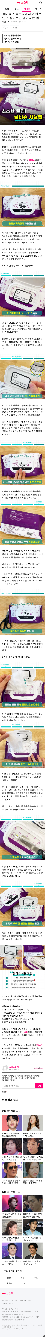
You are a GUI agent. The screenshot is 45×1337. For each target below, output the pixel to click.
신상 (9, 1278)
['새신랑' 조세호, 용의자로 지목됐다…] (12, 1254)
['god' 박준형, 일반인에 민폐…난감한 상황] (12, 1173)
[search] (41, 3)
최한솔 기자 (5, 22)
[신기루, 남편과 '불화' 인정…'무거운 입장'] (12, 1149)
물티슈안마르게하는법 (25, 1076)
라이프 (27, 9)
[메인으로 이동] (22, 3)
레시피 (38, 9)
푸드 (17, 9)
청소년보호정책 (7, 1303)
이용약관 (13, 1300)
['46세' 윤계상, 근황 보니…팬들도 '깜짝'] (33, 1254)
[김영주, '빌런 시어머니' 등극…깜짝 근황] (33, 1173)
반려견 (39, 1045)
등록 (39, 1086)
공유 (16, 28)
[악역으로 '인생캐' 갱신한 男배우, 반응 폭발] (33, 1206)
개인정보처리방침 (25, 1300)
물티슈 (32, 160)
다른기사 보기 (38, 1068)
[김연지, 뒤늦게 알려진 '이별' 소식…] (33, 1126)
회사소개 (5, 1300)
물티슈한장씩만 (15, 1078)
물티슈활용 (25, 1078)
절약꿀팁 (6, 1080)
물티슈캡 (6, 1078)
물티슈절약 (37, 1076)
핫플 (7, 9)
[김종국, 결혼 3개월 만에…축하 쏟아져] (12, 1126)
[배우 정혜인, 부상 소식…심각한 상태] (12, 1230)
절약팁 (12, 1080)
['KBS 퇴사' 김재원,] (33, 1230)
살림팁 (33, 1078)
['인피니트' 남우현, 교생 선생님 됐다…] (12, 1206)
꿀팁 (26, 1032)
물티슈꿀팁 (12, 1076)
